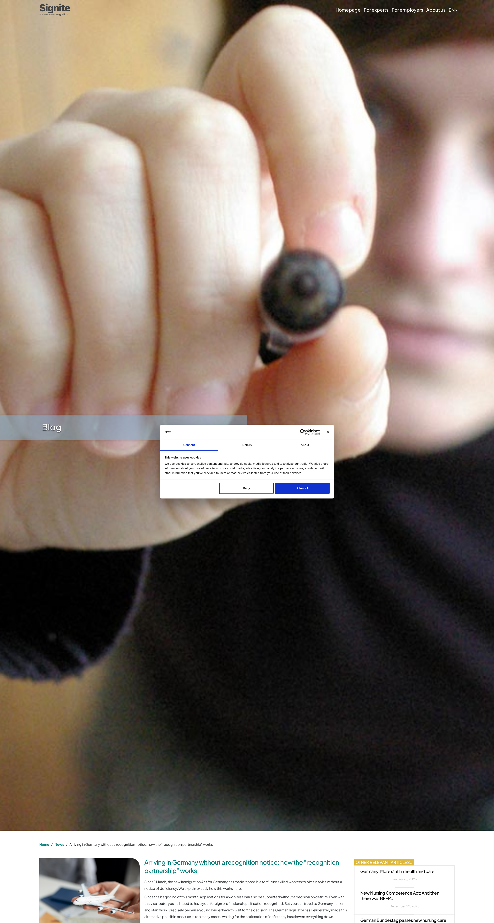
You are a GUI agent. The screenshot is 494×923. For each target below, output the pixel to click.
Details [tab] (247, 444)
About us (436, 10)
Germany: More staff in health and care (397, 871)
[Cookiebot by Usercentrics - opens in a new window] (303, 432)
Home (44, 844)
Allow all (302, 488)
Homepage (348, 10)
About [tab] (305, 444)
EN (452, 10)
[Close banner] (328, 432)
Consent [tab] (189, 444)
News (59, 844)
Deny (246, 488)
